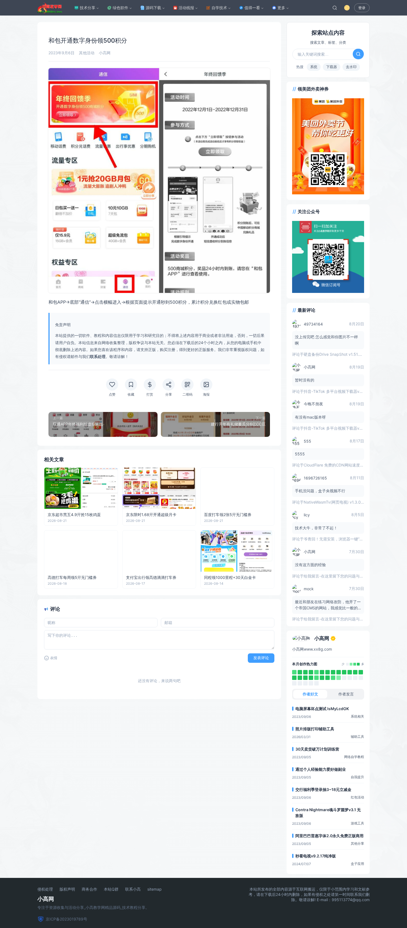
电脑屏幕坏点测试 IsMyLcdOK (322, 708)
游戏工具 (357, 823)
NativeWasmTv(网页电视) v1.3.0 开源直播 (340, 502)
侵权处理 (45, 889)
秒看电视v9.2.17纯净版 (315, 856)
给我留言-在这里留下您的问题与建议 (335, 576)
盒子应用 (357, 864)
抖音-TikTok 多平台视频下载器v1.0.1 (335, 391)
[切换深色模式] (347, 8)
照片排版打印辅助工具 (314, 728)
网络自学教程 (354, 757)
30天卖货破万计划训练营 (317, 749)
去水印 (351, 67)
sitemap (154, 889)
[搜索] (335, 8)
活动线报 (186, 7)
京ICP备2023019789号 (66, 919)
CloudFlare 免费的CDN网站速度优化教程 (339, 465)
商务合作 (89, 889)
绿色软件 (120, 7)
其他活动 (86, 52)
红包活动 (357, 797)
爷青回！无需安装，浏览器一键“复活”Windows (344, 539)
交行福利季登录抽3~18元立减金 (323, 789)
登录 (361, 8)
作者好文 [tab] (310, 694)
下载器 (331, 67)
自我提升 (357, 777)
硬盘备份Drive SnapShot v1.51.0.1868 (338, 354)
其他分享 (357, 843)
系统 (313, 67)
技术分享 (87, 7)
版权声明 (67, 889)
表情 (53, 658)
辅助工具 (357, 736)
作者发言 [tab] (346, 694)
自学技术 (219, 7)
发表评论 (261, 658)
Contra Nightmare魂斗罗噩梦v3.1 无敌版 (328, 812)
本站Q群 (111, 889)
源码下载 (153, 7)
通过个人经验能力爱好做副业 (320, 769)
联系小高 (133, 889)
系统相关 (357, 716)
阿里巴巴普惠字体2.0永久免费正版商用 (329, 835)
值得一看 (252, 7)
